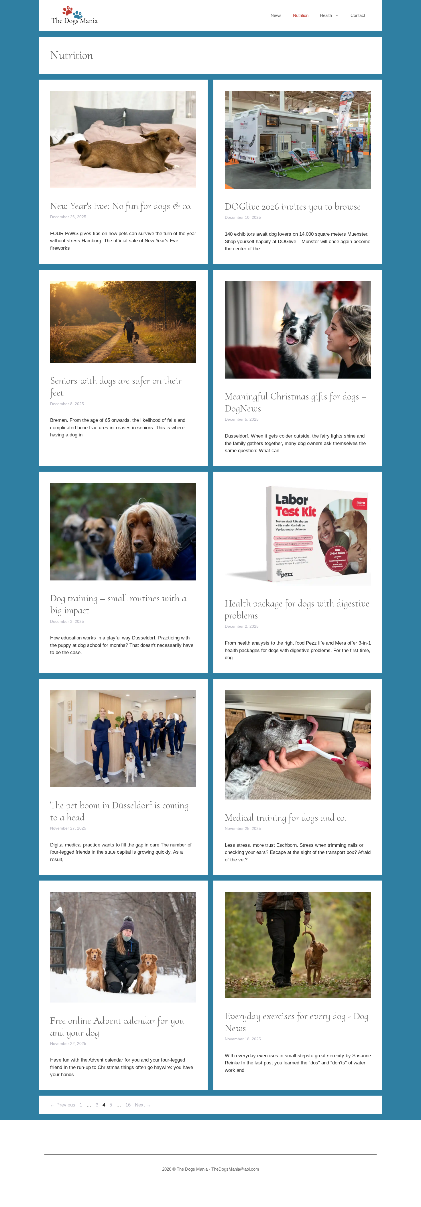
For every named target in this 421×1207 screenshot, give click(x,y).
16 (128, 1105)
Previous (62, 1105)
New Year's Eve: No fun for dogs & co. (121, 206)
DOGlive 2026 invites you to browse (293, 206)
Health (326, 15)
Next (143, 1105)
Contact (358, 15)
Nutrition (300, 15)
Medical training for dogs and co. (285, 818)
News (276, 15)
